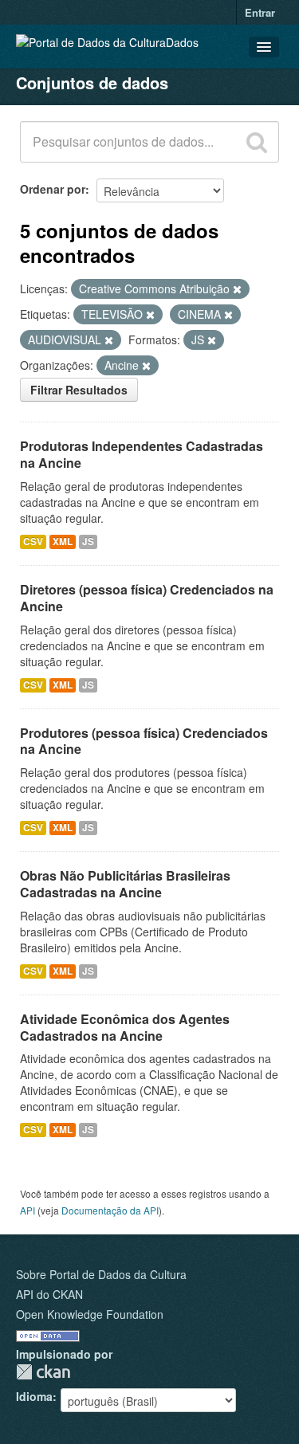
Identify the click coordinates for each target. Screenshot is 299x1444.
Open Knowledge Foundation (89, 1314)
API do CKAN (49, 1294)
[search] (256, 142)
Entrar (260, 12)
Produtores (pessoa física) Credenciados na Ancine (144, 741)
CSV (33, 541)
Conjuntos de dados (92, 82)
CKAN (43, 1372)
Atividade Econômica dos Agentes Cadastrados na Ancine (125, 1027)
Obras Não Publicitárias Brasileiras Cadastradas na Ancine (125, 883)
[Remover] (237, 289)
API (27, 1210)
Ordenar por (52, 189)
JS (88, 541)
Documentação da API (110, 1210)
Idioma (34, 1396)
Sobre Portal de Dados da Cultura (101, 1274)
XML (63, 541)
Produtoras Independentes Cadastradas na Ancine (141, 454)
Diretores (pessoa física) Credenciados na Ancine (146, 597)
